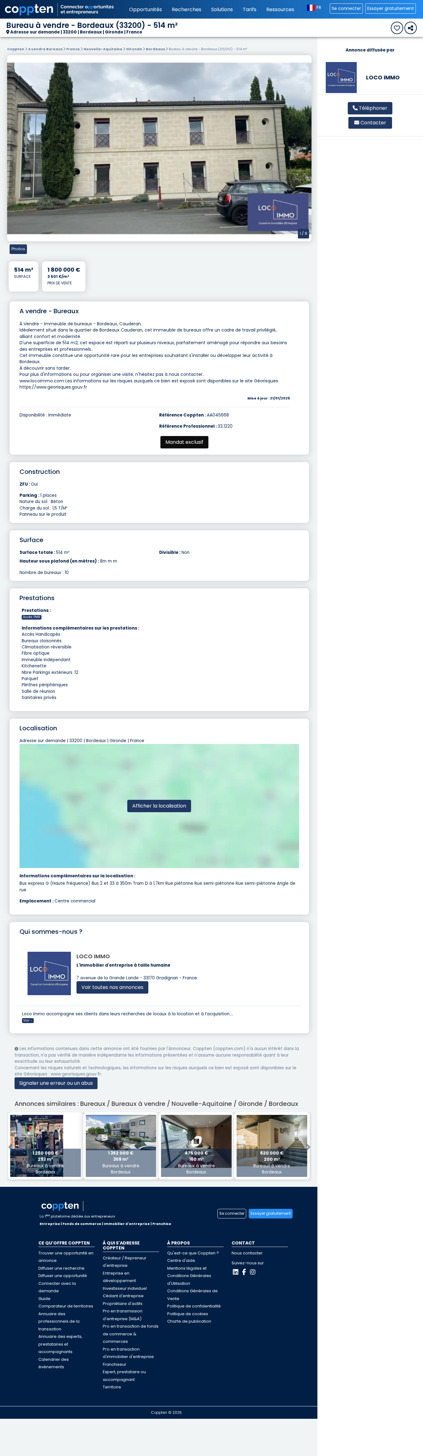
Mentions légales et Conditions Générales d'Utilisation (189, 1275)
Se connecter (346, 8)
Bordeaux (156, 49)
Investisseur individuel (125, 1288)
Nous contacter (247, 1253)
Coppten (15, 49)
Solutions (222, 9)
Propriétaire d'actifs (122, 1304)
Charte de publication (189, 1321)
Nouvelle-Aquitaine (103, 49)
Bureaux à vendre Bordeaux (45, 1162)
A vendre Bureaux (45, 49)
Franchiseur (114, 1364)
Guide (44, 1299)
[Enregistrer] (397, 28)
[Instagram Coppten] (253, 1272)
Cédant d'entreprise (123, 1296)
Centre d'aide (181, 1260)
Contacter (373, 122)
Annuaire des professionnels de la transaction (59, 1321)
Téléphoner (372, 108)
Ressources (280, 9)
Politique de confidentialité (194, 1306)
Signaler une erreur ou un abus (56, 1083)
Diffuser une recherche (61, 1268)
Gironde (134, 49)
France (73, 49)
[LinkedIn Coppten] (236, 1272)
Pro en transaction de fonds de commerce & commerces (131, 1333)
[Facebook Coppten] (244, 1272)
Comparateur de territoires (65, 1306)
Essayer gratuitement (390, 8)
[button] (11, 148)
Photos (18, 249)
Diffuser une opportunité (62, 1276)
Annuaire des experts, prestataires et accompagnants (60, 1344)
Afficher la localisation (159, 805)
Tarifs (249, 9)
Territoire (112, 1387)
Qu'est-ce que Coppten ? (193, 1253)
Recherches (186, 9)
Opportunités (145, 9)
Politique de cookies (187, 1314)
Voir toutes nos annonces (112, 987)
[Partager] (410, 28)
